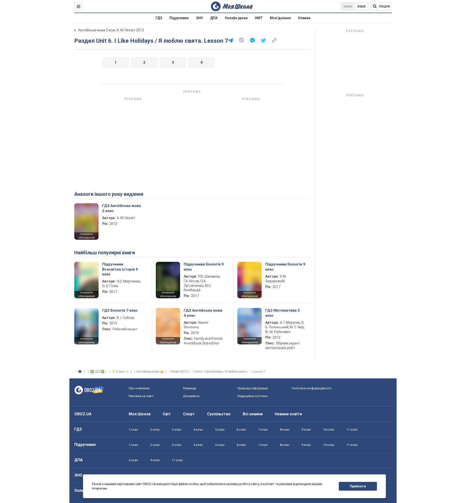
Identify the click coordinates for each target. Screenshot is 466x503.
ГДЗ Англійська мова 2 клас (121, 208)
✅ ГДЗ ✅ (97, 371)
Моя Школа (139, 414)
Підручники (179, 18)
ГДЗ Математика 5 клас (282, 312)
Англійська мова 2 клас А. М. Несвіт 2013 (111, 30)
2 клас (155, 429)
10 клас (328, 429)
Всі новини (253, 414)
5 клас (220, 429)
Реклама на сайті (141, 396)
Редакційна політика (252, 396)
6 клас (241, 429)
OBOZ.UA (83, 414)
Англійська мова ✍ (150, 371)
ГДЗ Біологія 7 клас (120, 310)
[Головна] (80, 372)
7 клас (263, 429)
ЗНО (199, 18)
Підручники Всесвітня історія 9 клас (120, 269)
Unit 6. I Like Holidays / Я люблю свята (220, 371)
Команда (189, 388)
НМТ (259, 18)
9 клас (306, 429)
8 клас (284, 429)
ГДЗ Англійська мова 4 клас (203, 312)
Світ (167, 414)
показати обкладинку (86, 235)
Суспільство (219, 414)
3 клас (176, 429)
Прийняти (358, 486)
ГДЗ (159, 18)
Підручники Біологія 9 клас (204, 266)
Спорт (189, 414)
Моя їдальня (280, 18)
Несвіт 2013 (179, 371)
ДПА (213, 18)
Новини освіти (288, 414)
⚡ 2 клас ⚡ (120, 371)
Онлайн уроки (236, 18)
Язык (361, 6)
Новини (304, 18)
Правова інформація (252, 388)
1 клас (133, 429)
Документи (191, 396)
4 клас (198, 429)
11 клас (352, 429)
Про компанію (139, 388)
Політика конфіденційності (312, 388)
